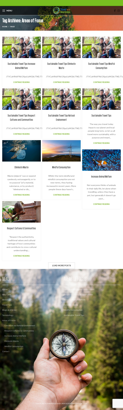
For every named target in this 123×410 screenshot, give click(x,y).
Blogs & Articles (9, 310)
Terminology (7, 315)
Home (4, 27)
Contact (5, 351)
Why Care (6, 294)
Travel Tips (7, 304)
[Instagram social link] (119, 10)
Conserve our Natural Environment (19, 325)
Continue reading (21, 82)
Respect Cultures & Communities (21, 228)
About (5, 299)
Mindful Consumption (61, 167)
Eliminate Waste (21, 167)
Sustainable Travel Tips (101, 115)
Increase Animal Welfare (101, 176)
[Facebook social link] (115, 10)
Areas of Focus (9, 320)
